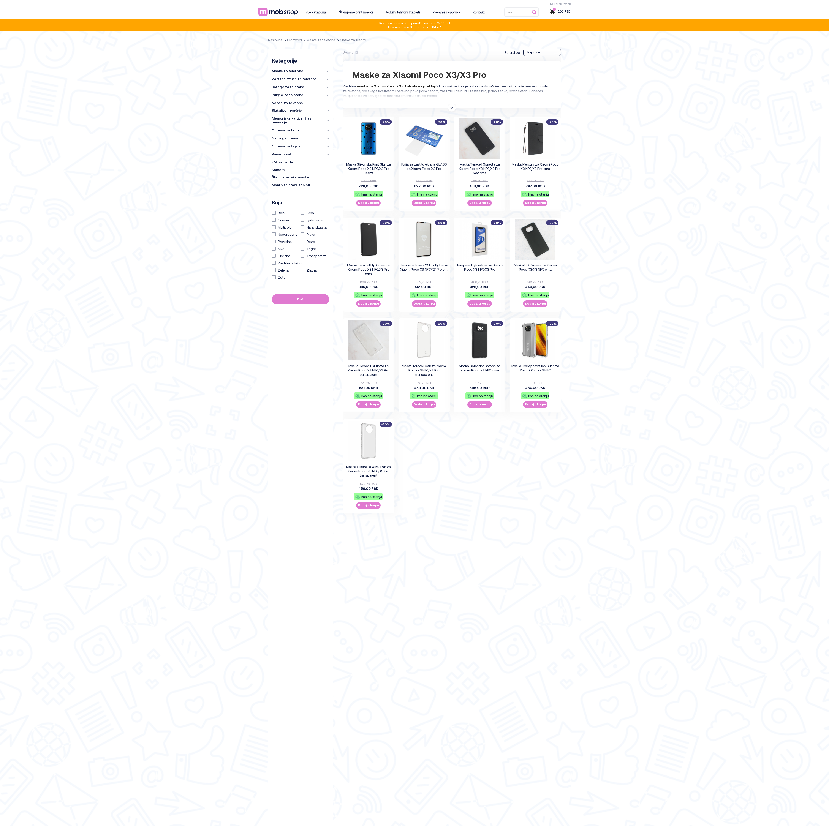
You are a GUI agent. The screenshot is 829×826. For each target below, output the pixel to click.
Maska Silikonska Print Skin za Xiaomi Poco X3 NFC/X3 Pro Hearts (368, 168)
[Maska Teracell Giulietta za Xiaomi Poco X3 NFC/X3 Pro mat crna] (479, 138)
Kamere (278, 170)
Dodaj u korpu (368, 202)
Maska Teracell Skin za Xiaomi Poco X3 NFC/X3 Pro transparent (424, 370)
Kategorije (284, 60)
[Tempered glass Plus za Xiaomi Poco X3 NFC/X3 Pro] (479, 239)
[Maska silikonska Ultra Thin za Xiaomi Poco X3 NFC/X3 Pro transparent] (368, 441)
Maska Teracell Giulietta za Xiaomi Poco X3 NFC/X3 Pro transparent (368, 370)
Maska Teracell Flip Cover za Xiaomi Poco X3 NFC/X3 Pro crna (368, 269)
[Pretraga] (534, 12)
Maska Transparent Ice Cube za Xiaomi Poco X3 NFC (535, 368)
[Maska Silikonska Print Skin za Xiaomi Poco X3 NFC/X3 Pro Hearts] (368, 138)
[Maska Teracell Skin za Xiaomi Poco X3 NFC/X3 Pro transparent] (424, 340)
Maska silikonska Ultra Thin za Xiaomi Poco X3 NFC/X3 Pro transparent (368, 470)
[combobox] (542, 52)
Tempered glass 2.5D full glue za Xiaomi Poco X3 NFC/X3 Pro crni (424, 267)
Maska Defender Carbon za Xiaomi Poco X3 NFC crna (479, 368)
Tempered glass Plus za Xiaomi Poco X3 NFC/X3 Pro (479, 267)
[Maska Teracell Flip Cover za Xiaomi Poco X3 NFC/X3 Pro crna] (368, 239)
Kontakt (478, 12)
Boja (277, 202)
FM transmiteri (283, 162)
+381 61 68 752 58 (560, 3)
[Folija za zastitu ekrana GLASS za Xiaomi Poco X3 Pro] (424, 138)
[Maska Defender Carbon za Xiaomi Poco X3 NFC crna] (479, 340)
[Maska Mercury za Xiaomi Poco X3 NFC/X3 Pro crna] (535, 138)
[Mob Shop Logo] (278, 12)
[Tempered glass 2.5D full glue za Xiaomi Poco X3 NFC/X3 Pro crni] (424, 239)
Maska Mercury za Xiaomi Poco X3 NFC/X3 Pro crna (535, 166)
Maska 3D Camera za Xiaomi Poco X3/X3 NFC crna (535, 267)
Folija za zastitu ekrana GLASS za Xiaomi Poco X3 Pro (424, 166)
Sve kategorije (316, 12)
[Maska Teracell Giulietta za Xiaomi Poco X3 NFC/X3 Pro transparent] (368, 340)
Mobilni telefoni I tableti (403, 12)
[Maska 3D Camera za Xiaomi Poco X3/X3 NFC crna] (535, 239)
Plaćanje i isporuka (446, 12)
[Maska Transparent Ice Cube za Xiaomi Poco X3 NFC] (535, 340)
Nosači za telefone (287, 103)
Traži (300, 299)
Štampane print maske (356, 12)
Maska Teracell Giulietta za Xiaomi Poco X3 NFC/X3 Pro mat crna (480, 168)
